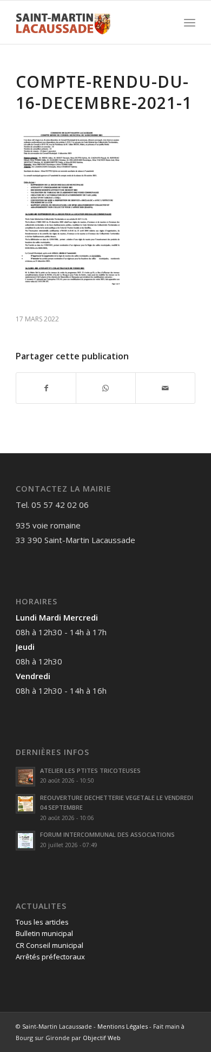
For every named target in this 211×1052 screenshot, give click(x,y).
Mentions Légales (122, 1026)
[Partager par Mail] (165, 388)
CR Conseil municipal (49, 945)
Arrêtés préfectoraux (50, 956)
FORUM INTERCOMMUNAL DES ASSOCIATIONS (107, 834)
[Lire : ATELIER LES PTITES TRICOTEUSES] (25, 776)
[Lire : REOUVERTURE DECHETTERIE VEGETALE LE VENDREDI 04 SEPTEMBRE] (25, 804)
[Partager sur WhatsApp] (105, 388)
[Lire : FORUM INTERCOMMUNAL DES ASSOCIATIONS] (25, 840)
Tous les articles (42, 922)
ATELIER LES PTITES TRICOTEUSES (90, 770)
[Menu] (189, 22)
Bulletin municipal (44, 933)
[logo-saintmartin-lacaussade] (87, 22)
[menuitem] (189, 22)
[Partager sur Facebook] (46, 388)
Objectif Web (102, 1038)
